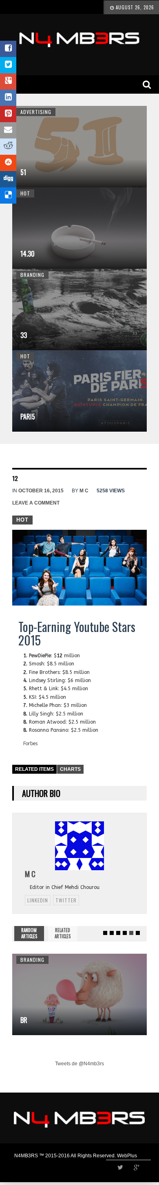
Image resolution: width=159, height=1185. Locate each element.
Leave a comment (36, 503)
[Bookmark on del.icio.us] (8, 195)
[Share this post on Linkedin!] (8, 98)
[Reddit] (8, 146)
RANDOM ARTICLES (29, 933)
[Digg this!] (8, 179)
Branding (32, 274)
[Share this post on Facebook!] (8, 49)
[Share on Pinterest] (8, 114)
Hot (25, 193)
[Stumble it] (8, 163)
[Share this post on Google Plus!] (8, 81)
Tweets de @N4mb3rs (79, 1063)
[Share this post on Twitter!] (8, 65)
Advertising (35, 111)
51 (23, 172)
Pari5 (27, 416)
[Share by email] (8, 130)
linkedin (37, 900)
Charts (70, 769)
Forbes (30, 743)
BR (23, 1020)
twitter (66, 900)
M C (84, 491)
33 (23, 335)
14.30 (27, 254)
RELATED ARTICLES (63, 933)
